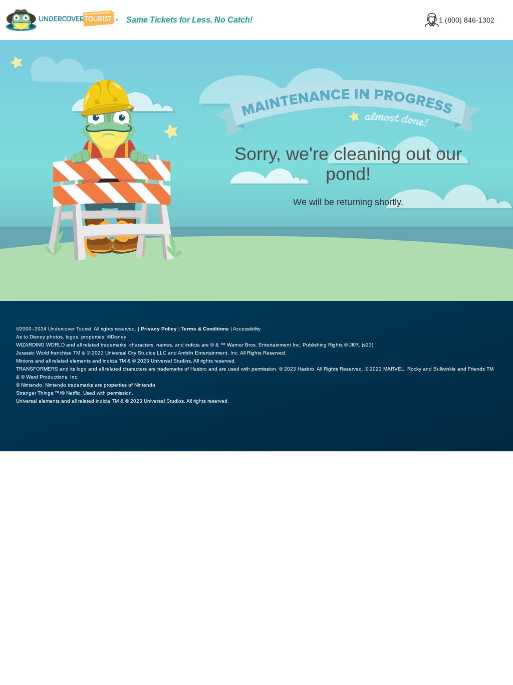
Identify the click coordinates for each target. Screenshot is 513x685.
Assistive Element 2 (143, 432)
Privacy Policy (159, 328)
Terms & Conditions (205, 328)
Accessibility (247, 328)
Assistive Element (46, 432)
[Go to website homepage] (62, 20)
